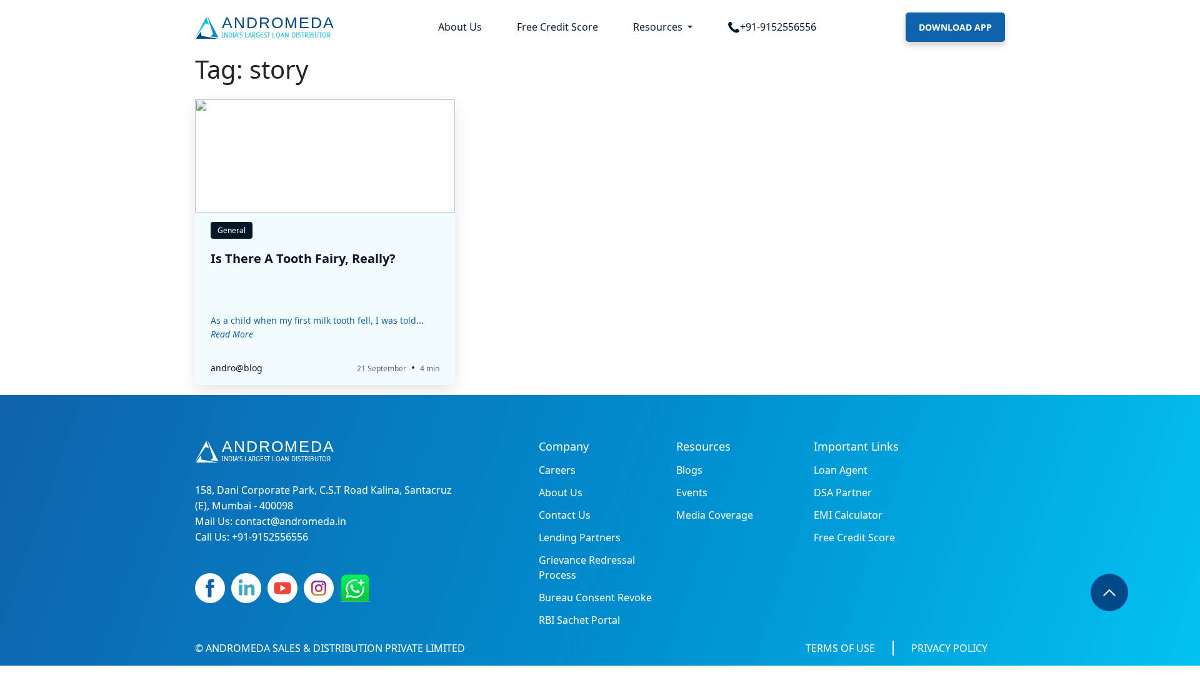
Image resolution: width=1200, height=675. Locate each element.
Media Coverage (714, 515)
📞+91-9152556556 (772, 27)
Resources (659, 27)
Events (692, 492)
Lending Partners (580, 537)
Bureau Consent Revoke (595, 597)
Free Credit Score (557, 27)
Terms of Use (840, 648)
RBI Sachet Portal (579, 620)
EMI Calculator (848, 515)
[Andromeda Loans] (267, 27)
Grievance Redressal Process (587, 567)
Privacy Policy (949, 648)
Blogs (689, 470)
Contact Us (565, 515)
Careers (557, 470)
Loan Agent (841, 470)
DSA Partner (843, 492)
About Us (460, 27)
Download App (955, 27)
